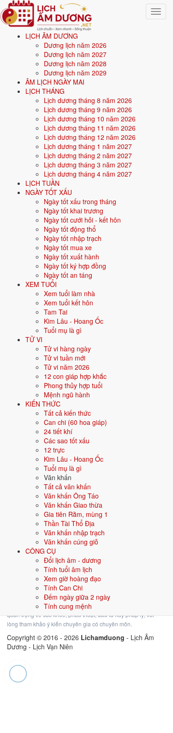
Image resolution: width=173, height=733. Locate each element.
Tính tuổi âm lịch (68, 569)
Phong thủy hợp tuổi (73, 385)
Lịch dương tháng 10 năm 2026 (90, 118)
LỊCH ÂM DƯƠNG (51, 35)
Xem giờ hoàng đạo (72, 578)
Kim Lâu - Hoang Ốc (73, 321)
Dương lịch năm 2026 (75, 45)
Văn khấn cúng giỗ (71, 541)
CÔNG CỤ (40, 550)
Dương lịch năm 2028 (75, 63)
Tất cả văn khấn (67, 486)
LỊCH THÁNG (45, 91)
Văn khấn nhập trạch (74, 532)
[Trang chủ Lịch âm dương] (46, 14)
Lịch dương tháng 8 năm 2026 (88, 100)
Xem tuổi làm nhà (69, 293)
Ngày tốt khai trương (73, 210)
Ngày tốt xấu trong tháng (80, 201)
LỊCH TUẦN (42, 183)
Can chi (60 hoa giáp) (75, 422)
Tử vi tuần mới (64, 357)
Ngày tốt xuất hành (71, 256)
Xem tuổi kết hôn (68, 302)
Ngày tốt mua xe (68, 247)
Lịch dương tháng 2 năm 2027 (88, 155)
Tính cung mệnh (68, 606)
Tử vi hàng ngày (67, 348)
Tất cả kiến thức (67, 413)
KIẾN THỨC (42, 403)
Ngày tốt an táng (68, 275)
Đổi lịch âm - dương (72, 560)
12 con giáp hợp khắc (75, 376)
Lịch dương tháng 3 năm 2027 (88, 164)
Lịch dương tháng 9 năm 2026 (88, 109)
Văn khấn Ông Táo (71, 495)
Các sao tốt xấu (66, 440)
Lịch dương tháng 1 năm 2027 (88, 146)
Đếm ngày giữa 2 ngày (77, 596)
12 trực (54, 449)
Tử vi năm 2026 (66, 367)
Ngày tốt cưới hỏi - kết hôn (82, 219)
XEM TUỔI (41, 284)
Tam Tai (55, 311)
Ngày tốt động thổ (70, 229)
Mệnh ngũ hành (67, 394)
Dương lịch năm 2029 (75, 72)
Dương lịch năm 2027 (75, 54)
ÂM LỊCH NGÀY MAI (54, 81)
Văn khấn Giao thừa (73, 505)
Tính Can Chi (63, 587)
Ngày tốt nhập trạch (72, 238)
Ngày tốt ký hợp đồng (75, 265)
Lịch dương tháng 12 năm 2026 (90, 137)
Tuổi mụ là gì (63, 330)
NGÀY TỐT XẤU (48, 192)
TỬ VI (33, 339)
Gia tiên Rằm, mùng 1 (76, 514)
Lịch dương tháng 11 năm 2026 (90, 127)
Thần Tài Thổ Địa (69, 523)
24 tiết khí (58, 431)
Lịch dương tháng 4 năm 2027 (88, 173)
